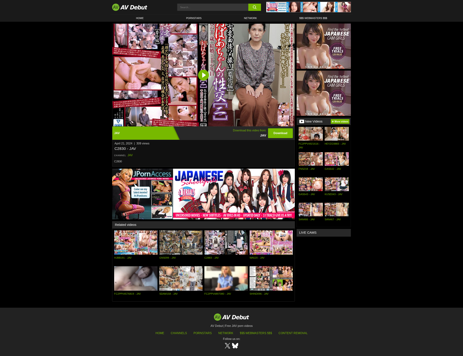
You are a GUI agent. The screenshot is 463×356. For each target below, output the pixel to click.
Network (250, 18)
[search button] (254, 7)
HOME (140, 18)
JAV (130, 155)
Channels (179, 333)
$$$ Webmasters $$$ (313, 18)
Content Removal (293, 333)
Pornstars (193, 18)
